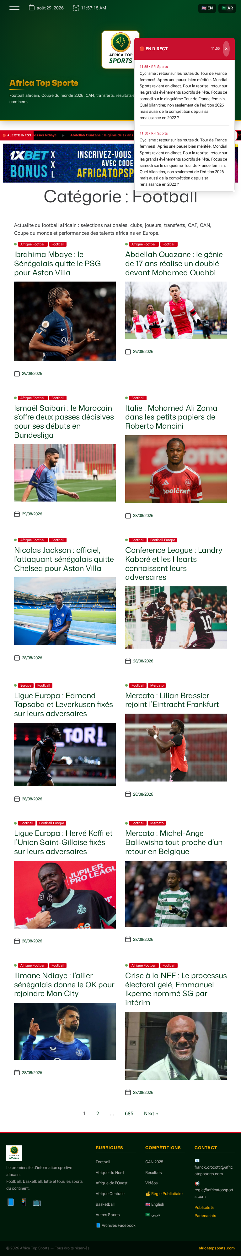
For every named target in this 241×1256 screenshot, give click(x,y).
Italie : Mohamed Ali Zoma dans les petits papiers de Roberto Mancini (171, 417)
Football (57, 244)
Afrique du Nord (110, 1172)
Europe (25, 685)
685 (129, 1113)
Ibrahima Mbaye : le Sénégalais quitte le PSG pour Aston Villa (57, 263)
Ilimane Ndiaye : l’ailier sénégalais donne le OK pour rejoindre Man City (64, 984)
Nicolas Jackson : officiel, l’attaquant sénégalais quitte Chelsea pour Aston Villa (64, 559)
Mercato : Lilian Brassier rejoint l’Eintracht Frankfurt (172, 700)
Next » (151, 1113)
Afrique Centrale (110, 1193)
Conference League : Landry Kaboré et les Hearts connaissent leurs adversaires (173, 563)
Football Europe (162, 540)
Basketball (105, 1204)
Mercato (156, 685)
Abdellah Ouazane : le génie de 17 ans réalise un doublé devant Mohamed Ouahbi (121, 135)
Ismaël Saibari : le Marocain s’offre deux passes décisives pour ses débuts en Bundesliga (64, 421)
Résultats (153, 1172)
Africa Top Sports (43, 83)
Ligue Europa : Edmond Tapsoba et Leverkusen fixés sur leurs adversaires (63, 704)
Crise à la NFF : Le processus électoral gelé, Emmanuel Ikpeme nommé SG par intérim (176, 989)
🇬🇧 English (154, 1204)
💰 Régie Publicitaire (164, 1193)
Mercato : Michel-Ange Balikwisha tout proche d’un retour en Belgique (173, 842)
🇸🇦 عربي (153, 1214)
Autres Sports (108, 1214)
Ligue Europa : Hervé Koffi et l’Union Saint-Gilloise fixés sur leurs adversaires (63, 842)
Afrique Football (33, 244)
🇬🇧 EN (207, 8)
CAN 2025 (154, 1162)
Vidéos (151, 1183)
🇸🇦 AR (227, 8)
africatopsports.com (217, 1248)
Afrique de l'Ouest (111, 1183)
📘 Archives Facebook (116, 1225)
